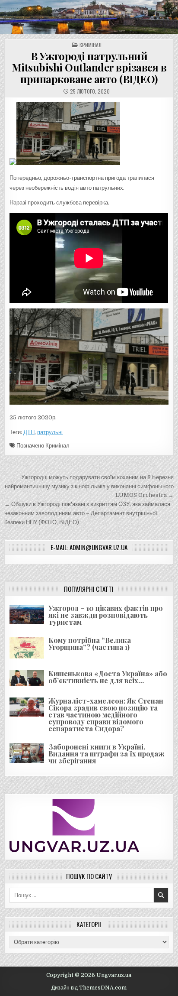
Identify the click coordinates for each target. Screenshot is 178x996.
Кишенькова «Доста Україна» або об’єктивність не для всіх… (107, 677)
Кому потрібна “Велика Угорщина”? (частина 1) (89, 644)
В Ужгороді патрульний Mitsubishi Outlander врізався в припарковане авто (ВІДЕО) (89, 67)
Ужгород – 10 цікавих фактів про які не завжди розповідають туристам (105, 614)
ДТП (29, 432)
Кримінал (90, 45)
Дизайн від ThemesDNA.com (89, 988)
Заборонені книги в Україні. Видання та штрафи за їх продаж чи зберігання (106, 753)
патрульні (50, 432)
